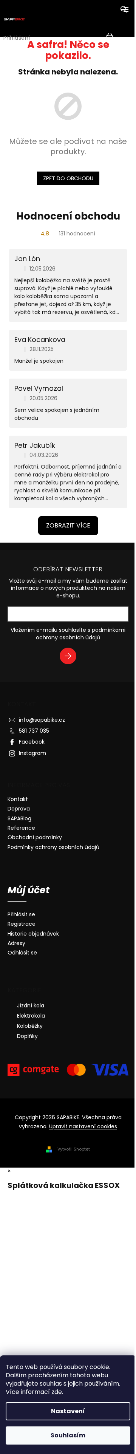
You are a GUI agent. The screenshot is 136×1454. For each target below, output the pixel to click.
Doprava (19, 808)
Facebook (32, 742)
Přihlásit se (70, 657)
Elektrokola (31, 1015)
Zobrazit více (68, 525)
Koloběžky (30, 1026)
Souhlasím (68, 1435)
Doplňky (27, 1036)
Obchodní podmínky (35, 837)
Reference (21, 828)
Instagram (32, 753)
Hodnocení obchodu (68, 216)
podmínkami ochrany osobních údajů (80, 633)
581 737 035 (34, 731)
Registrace (22, 924)
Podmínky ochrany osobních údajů (53, 847)
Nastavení (68, 1411)
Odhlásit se (22, 952)
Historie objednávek (33, 933)
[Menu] (124, 9)
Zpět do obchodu (68, 178)
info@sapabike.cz (42, 720)
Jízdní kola (30, 1005)
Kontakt (18, 799)
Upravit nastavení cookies (83, 1126)
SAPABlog (19, 818)
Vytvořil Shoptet (73, 1149)
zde (56, 1391)
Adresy (16, 943)
